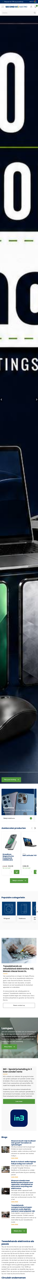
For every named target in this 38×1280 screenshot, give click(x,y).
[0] (35, 7)
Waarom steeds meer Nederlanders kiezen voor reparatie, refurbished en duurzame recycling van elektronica (22, 1184)
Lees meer (19, 1101)
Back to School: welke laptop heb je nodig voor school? (23, 1162)
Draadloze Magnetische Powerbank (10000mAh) (8, 857)
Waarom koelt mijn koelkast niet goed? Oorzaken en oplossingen (23, 1143)
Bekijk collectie (18, 881)
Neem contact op (19, 1005)
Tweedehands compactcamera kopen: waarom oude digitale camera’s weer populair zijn (23, 1208)
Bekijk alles (18, 1231)
